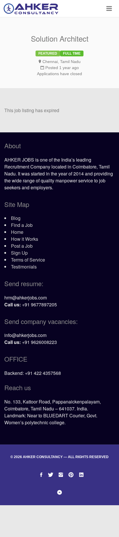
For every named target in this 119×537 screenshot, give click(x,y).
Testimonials (24, 266)
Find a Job (22, 225)
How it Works (24, 239)
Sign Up (19, 252)
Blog (16, 218)
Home (17, 232)
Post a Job (22, 245)
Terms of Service (28, 259)
